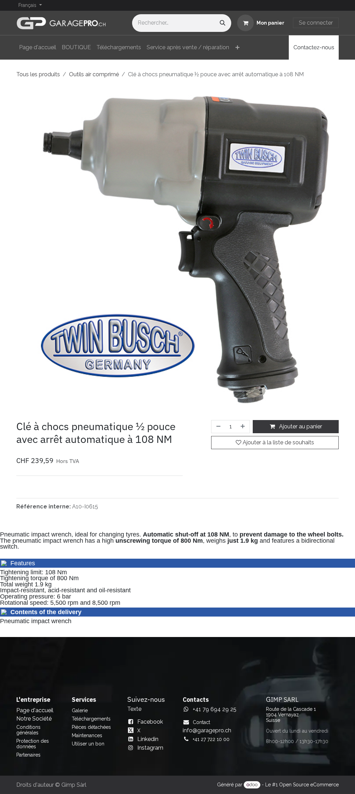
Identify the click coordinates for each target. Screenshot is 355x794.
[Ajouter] (243, 426)
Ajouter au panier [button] (300, 426)
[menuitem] (37, 47)
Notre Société (34, 718)
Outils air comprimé (94, 74)
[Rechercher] (222, 23)
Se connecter (316, 22)
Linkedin (147, 739)
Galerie (80, 710)
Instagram (150, 747)
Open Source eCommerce (309, 784)
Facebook (150, 721)
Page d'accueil (34, 710)
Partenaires (28, 755)
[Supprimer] (217, 426)
